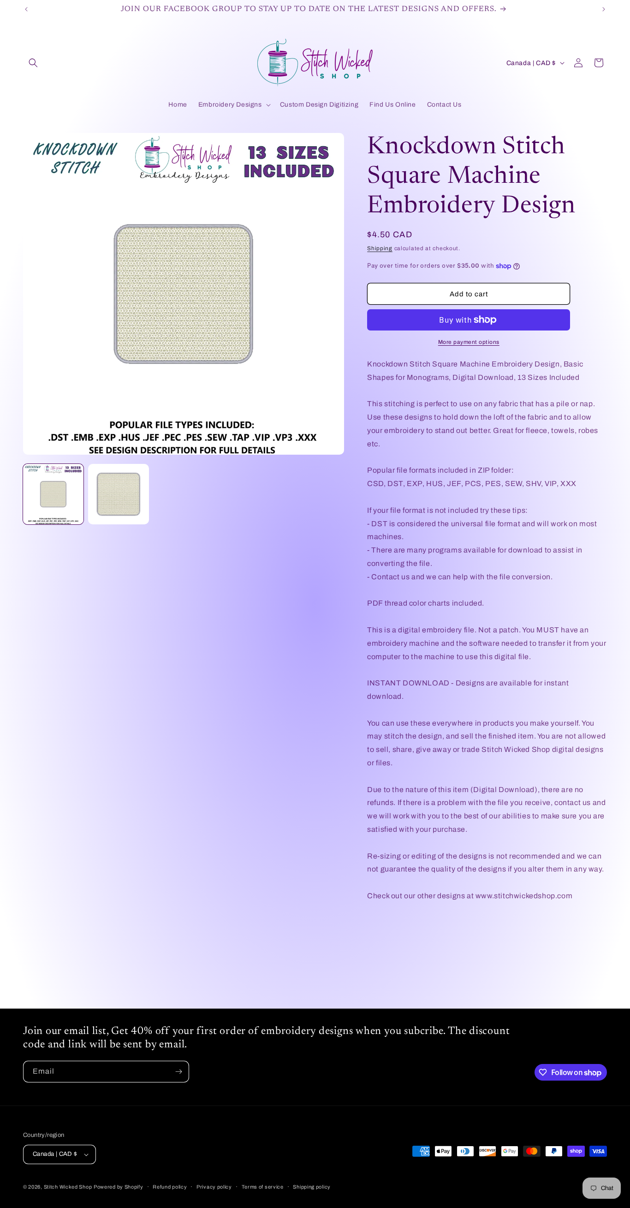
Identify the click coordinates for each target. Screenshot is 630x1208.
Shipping (379, 248)
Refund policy (170, 1187)
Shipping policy (312, 1187)
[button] (33, 63)
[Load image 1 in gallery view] (53, 494)
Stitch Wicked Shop (68, 1187)
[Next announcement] (604, 9)
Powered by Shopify (118, 1187)
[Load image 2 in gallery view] (118, 494)
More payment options (468, 342)
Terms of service (263, 1187)
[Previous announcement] (26, 9)
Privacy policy (214, 1187)
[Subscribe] (178, 1071)
